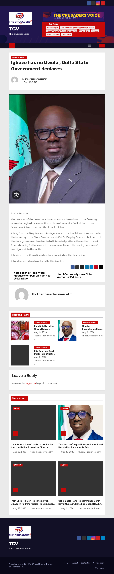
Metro (16, 409)
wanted (95, 31)
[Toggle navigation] (89, 45)
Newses (50, 564)
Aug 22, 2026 (20, 452)
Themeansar (17, 566)
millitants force (53, 34)
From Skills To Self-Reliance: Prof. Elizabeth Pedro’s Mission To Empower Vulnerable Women (32, 504)
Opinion (65, 409)
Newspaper (98, 563)
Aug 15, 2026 (40, 357)
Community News (19, 57)
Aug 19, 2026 (40, 332)
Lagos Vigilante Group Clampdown (62, 31)
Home (67, 563)
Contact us (85, 563)
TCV (14, 28)
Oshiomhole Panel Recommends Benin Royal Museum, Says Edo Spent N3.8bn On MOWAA (79, 504)
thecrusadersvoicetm (36, 79)
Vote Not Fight (52, 27)
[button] (95, 45)
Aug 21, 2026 (67, 508)
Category (17, 465)
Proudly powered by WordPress (23, 564)
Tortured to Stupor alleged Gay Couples (77, 27)
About (75, 563)
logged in (31, 383)
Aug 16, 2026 (88, 332)
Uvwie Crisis (84, 31)
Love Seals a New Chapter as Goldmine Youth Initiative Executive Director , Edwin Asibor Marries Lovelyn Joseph (32, 447)
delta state (66, 34)
